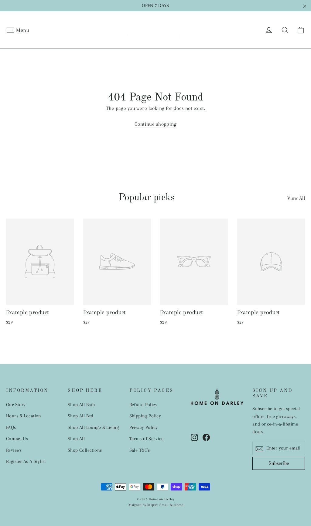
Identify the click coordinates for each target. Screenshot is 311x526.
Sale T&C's (139, 450)
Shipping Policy (145, 416)
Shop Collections (85, 450)
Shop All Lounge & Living (93, 427)
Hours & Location (23, 416)
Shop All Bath (81, 404)
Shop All (76, 438)
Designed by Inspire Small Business (155, 505)
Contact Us (17, 438)
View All (296, 198)
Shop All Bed (81, 416)
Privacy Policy (143, 427)
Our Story (16, 404)
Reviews (14, 450)
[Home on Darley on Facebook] (206, 437)
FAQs (11, 427)
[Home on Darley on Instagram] (194, 437)
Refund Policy (143, 404)
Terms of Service (146, 438)
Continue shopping (155, 124)
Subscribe (278, 463)
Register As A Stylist (26, 461)
